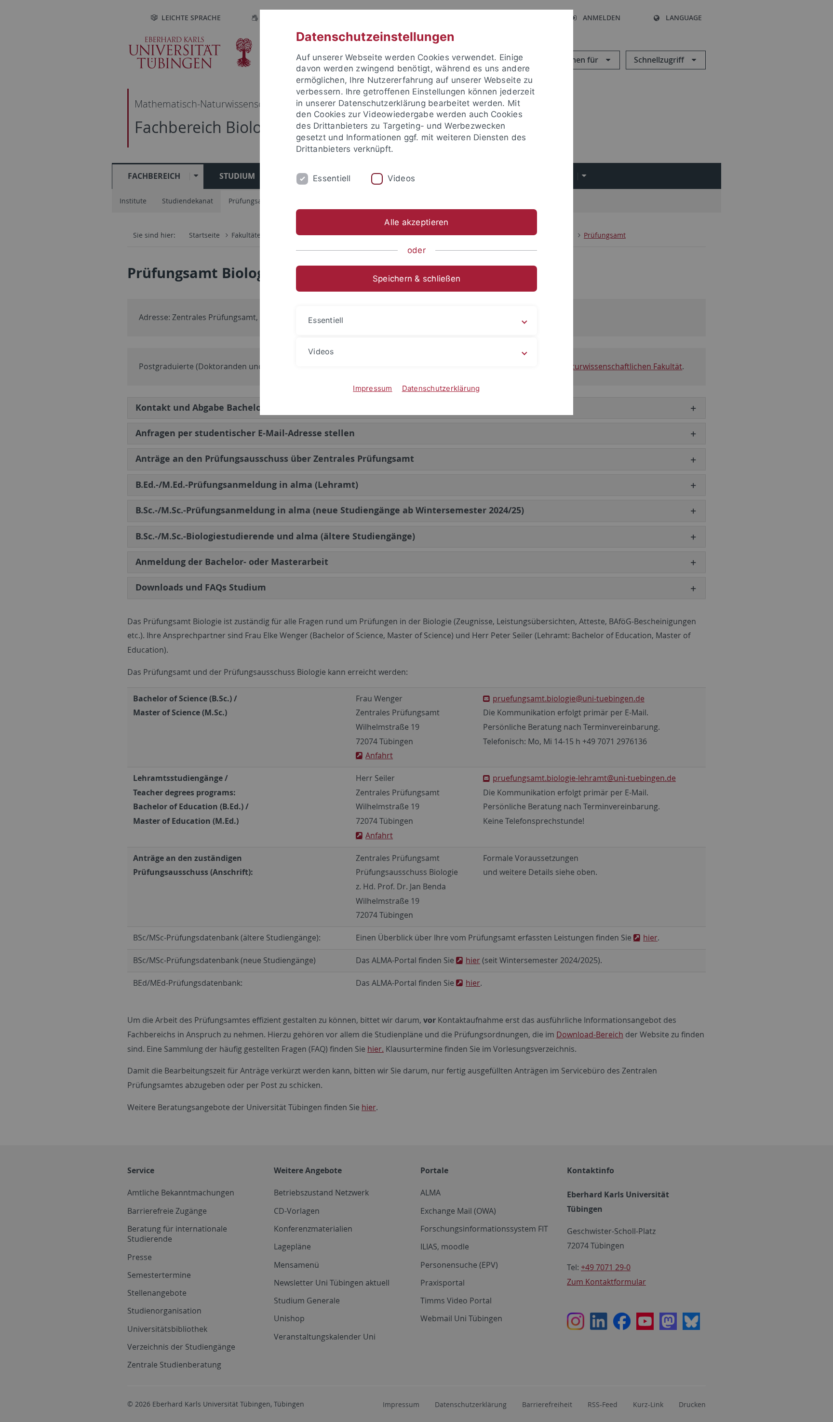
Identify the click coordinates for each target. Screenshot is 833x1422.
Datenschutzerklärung (441, 388)
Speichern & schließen (416, 278)
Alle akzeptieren (416, 222)
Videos (402, 178)
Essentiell (332, 178)
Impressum (372, 388)
